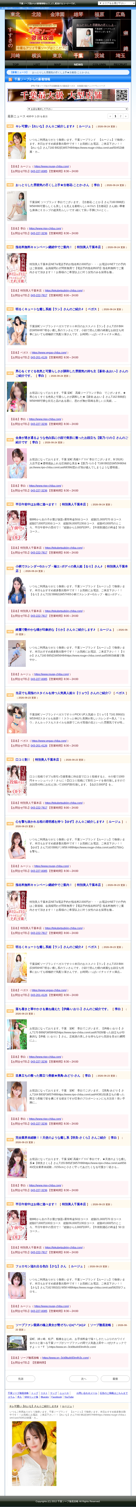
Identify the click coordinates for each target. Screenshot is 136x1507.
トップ (34, 1393)
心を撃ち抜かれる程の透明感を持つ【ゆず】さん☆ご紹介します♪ (60, 821)
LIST (37, 64)
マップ (53, 1393)
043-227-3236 (39, 233)
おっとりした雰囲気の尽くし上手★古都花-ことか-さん (61, 72)
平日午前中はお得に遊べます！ (36, 504)
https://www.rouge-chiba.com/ (51, 166)
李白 (97, 185)
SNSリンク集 (31, 1397)
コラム (11, 1397)
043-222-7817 (39, 295)
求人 (19, 1397)
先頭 (20, 1378)
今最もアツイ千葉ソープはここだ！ (41, 48)
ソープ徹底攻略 (100, 1325)
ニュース (64, 1393)
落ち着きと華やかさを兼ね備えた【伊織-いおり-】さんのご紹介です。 (63, 1009)
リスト (44, 1393)
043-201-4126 (39, 357)
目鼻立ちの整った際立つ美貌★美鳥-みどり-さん (48, 1075)
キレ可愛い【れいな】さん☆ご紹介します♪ (45, 126)
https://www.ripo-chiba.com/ (45, 228)
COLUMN (99, 64)
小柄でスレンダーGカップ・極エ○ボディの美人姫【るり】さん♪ (59, 566)
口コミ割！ (23, 759)
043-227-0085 (39, 171)
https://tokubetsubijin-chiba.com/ (64, 290)
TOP (16, 64)
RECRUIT (120, 64)
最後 (115, 1378)
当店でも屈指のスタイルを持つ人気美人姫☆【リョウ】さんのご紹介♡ (63, 693)
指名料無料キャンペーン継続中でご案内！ (44, 247)
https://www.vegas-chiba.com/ (49, 352)
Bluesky (45, 1397)
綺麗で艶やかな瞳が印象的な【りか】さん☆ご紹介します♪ (55, 629)
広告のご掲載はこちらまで (114, 1393)
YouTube (69, 1397)
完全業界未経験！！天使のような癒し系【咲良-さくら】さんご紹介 (61, 1137)
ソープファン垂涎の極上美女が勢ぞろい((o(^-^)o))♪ (51, 1325)
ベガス (92, 309)
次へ (83, 1378)
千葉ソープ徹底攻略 (18, 1393)
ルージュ (85, 126)
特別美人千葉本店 (89, 247)
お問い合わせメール (86, 1393)
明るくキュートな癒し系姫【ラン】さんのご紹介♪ (49, 309)
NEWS (78, 64)
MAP (57, 64)
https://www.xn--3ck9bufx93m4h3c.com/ (65, 1357)
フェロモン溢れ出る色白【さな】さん (41, 1266)
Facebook (56, 1397)
